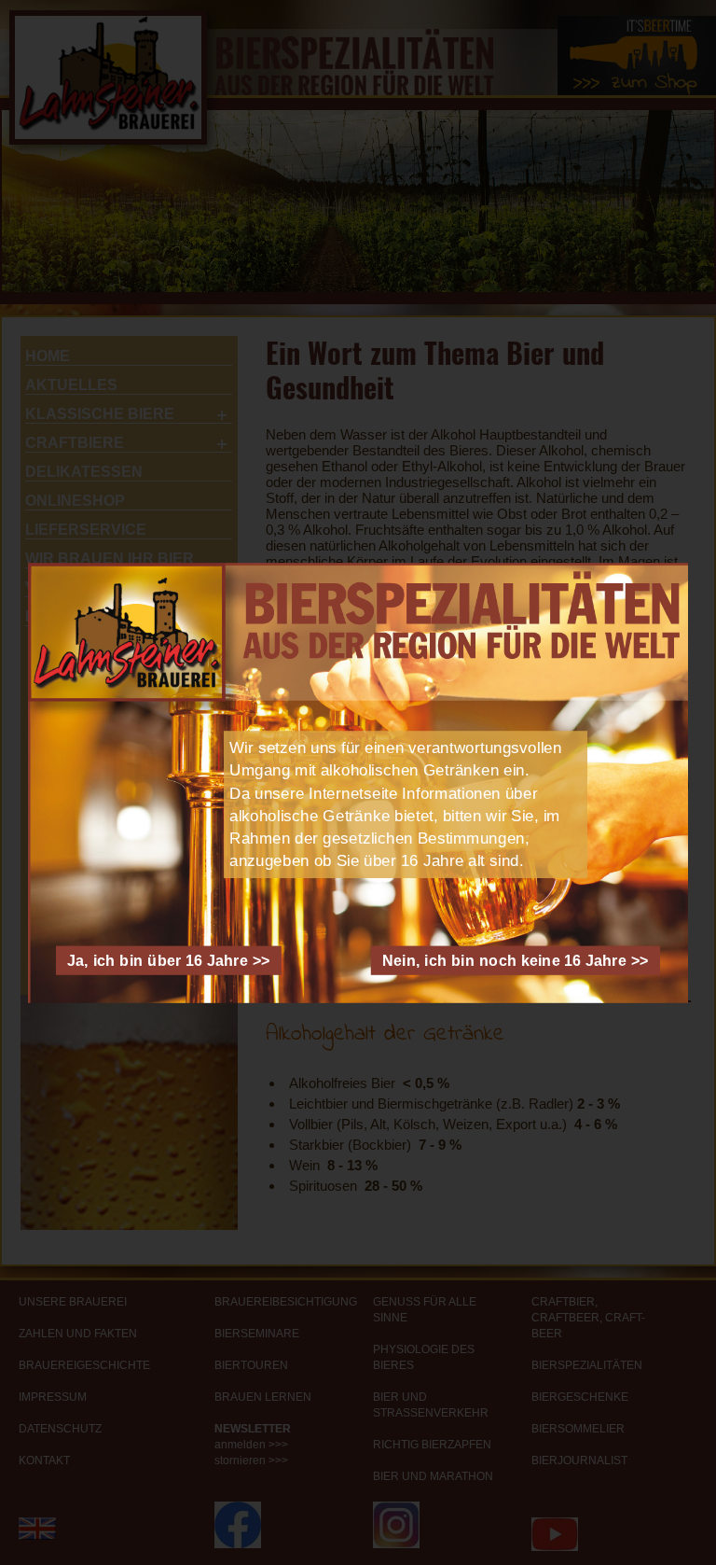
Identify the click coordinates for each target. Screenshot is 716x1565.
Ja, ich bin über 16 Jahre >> (168, 960)
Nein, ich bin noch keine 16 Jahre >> (515, 960)
